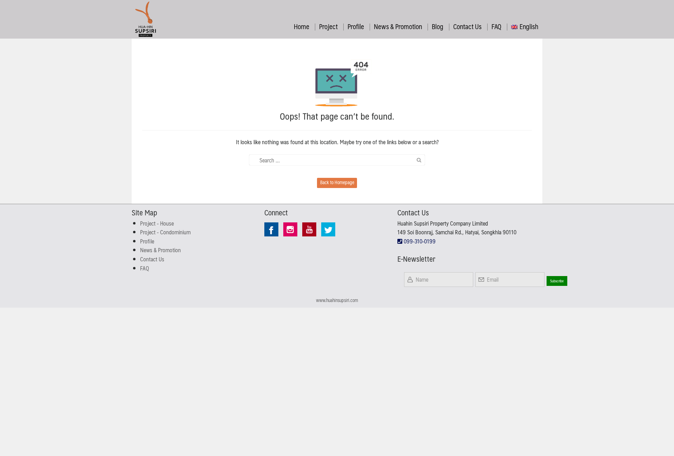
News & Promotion (398, 26)
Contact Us (467, 26)
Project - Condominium (165, 232)
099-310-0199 (419, 241)
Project (328, 26)
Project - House (157, 223)
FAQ (496, 26)
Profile (356, 26)
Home (301, 26)
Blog (437, 26)
